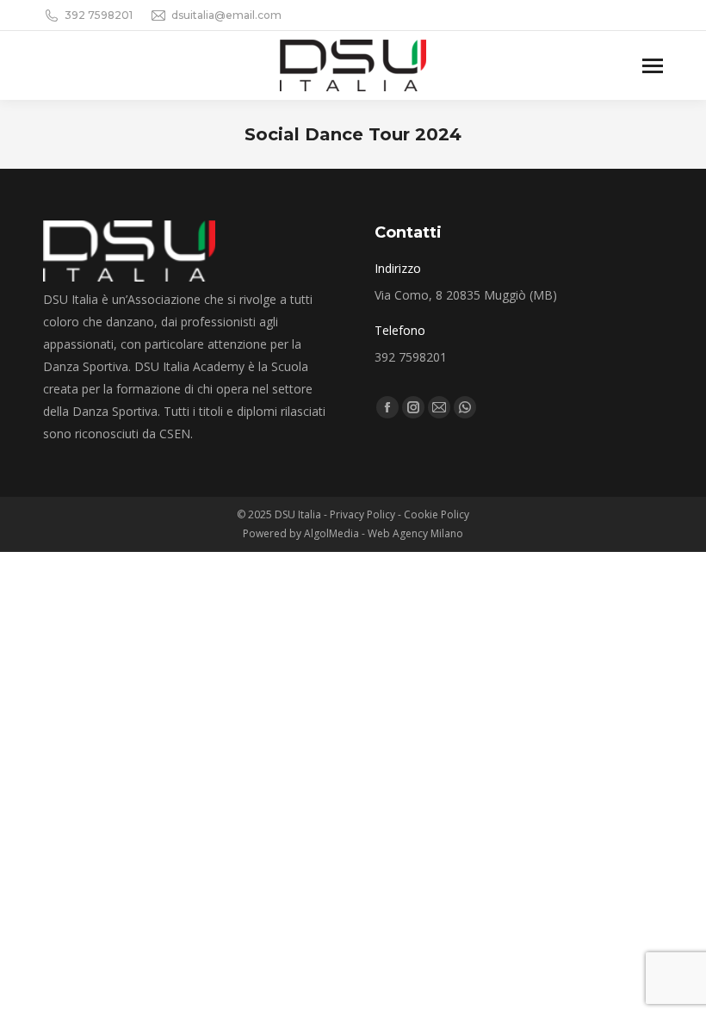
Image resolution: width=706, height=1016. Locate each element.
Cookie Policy (436, 514)
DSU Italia (299, 514)
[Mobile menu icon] (652, 66)
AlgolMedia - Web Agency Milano (383, 533)
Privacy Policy (362, 514)
